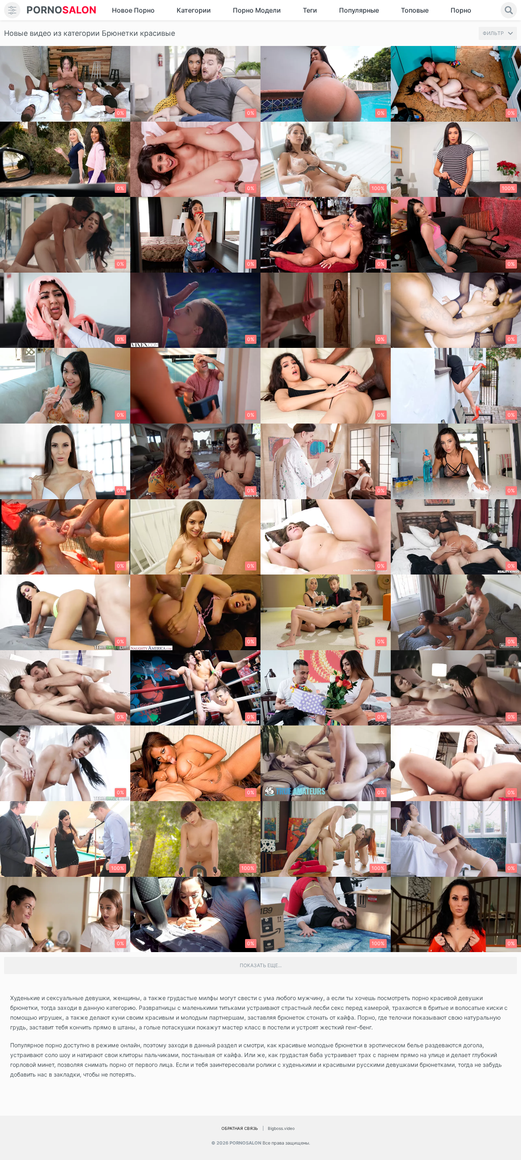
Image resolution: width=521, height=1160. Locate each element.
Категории (194, 10)
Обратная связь (239, 1128)
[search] (509, 10)
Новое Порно (133, 10)
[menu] (12, 10)
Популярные (359, 10)
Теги (310, 10)
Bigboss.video (281, 1128)
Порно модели (257, 10)
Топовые (415, 10)
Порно (461, 10)
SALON (61, 10)
